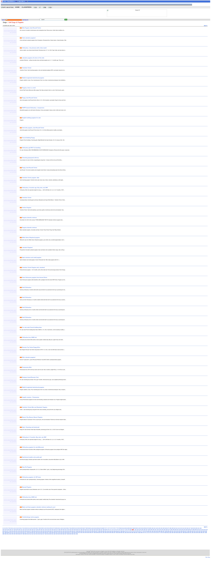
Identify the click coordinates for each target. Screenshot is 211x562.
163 (92, 529)
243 (66, 531)
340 (77, 532)
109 (172, 528)
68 (102, 528)
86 (130, 528)
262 (108, 531)
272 (130, 531)
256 (95, 531)
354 (108, 532)
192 (158, 529)
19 (25, 528)
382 (170, 532)
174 (117, 529)
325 (43, 532)
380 (166, 532)
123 (3, 529)
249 (79, 531)
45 (66, 528)
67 (100, 528)
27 (37, 528)
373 (150, 532)
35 (50, 528)
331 (57, 532)
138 (37, 529)
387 (181, 532)
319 (30, 532)
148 (59, 529)
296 (184, 531)
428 (68, 534)
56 (83, 528)
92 (139, 528)
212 (202, 529)
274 (135, 531)
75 (113, 528)
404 (15, 534)
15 (19, 528)
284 (157, 531)
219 (12, 531)
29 (41, 528)
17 (22, 528)
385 (177, 532)
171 (110, 529)
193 (160, 529)
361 (124, 532)
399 (3, 534)
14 (17, 528)
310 (10, 532)
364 (130, 532)
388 (184, 532)
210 (198, 529)
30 (42, 528)
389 (186, 532)
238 (55, 531)
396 (201, 532)
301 (195, 531)
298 (188, 531)
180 (130, 529)
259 (101, 531)
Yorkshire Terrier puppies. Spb (30, 177)
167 (101, 529)
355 (110, 532)
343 (83, 532)
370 (144, 532)
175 (119, 529)
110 (175, 528)
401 (8, 534)
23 (31, 528)
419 (48, 534)
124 (6, 529)
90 (136, 528)
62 (92, 528)
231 (39, 531)
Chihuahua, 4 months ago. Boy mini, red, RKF (35, 187)
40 (58, 528)
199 (173, 529)
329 (52, 532)
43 (63, 528)
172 (112, 529)
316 (23, 532)
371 (146, 532)
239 (57, 531)
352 (104, 532)
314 (19, 532)
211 (200, 529)
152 (68, 529)
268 (121, 531)
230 (37, 531)
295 (181, 531)
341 (79, 532)
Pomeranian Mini (27, 367)
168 (104, 529)
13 (16, 528)
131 (21, 529)
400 (6, 534)
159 (84, 529)
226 (28, 531)
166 (99, 529)
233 (44, 531)
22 (30, 528)
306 (206, 531)
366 (135, 532)
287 (164, 531)
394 (197, 532)
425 (61, 534)
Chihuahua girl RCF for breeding (31, 147)
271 (128, 531)
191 (156, 529)
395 (199, 532)
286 (161, 531)
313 (17, 532)
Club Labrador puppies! (29, 38)
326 (46, 532)
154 (72, 529)
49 (72, 528)
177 (124, 529)
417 (43, 534)
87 (131, 528)
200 (176, 529)
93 (141, 528)
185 (142, 529)
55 (81, 528)
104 (161, 528)
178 (126, 529)
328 (50, 532)
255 (92, 531)
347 (92, 532)
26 (36, 528)
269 (124, 531)
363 (128, 532)
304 (202, 531)
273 (133, 531)
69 (103, 528)
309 (8, 532)
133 (26, 529)
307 (3, 532)
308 (6, 532)
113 (181, 528)
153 (70, 529)
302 (197, 531)
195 (164, 529)
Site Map (207, 557)
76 (114, 528)
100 (152, 528)
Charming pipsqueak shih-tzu (30, 157)
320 (32, 532)
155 (75, 529)
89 (135, 528)
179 (128, 529)
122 (201, 528)
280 (148, 531)
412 (32, 534)
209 (196, 529)
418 (46, 534)
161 (88, 529)
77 (116, 528)
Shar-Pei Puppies (27, 467)
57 (84, 528)
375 (155, 532)
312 (14, 532)
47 (69, 528)
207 (191, 529)
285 (159, 531)
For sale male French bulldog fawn (32, 327)
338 (72, 532)
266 (117, 531)
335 (66, 532)
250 (81, 531)
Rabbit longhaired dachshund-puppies (33, 77)
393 (195, 532)
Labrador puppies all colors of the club (33, 57)
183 (138, 529)
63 (94, 528)
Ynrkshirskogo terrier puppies (30, 517)
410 (28, 534)
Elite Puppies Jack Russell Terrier (31, 28)
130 (19, 529)
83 (125, 528)
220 (15, 531)
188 (149, 529)
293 (177, 531)
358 (117, 532)
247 (75, 531)
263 (110, 531)
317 (26, 532)
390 (188, 532)
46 (67, 528)
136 (32, 529)
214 (207, 529)
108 (170, 528)
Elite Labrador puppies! (28, 357)
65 (97, 528)
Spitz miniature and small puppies (31, 257)
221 (17, 531)
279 (146, 531)
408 (23, 534)
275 (137, 531)
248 (77, 531)
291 (173, 531)
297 (186, 531)
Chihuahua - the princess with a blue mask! (34, 48)
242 (64, 531)
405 (17, 534)
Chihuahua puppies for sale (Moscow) (33, 447)
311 (12, 532)
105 (164, 528)
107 (168, 528)
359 (119, 532)
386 (179, 532)
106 (166, 528)
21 (28, 528)
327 (48, 532)
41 (59, 528)
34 (48, 528)
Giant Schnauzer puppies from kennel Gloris (34, 277)
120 (196, 528)
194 (162, 529)
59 (88, 528)
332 (59, 532)
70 (105, 528)
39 (56, 528)
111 (177, 528)
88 (133, 528)
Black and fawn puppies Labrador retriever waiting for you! (38, 507)
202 (180, 529)
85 (128, 528)
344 (86, 532)
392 (193, 532)
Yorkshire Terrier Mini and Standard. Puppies (34, 407)
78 (117, 528)
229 (35, 531)
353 (106, 532)
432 (77, 534)
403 (12, 534)
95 (144, 528)
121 (198, 528)
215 (3, 531)
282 (153, 531)
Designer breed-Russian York (30, 377)
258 (99, 531)
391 (190, 532)
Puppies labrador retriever (29, 217)
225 (26, 531)
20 (27, 528)
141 (44, 529)
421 (52, 534)
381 (168, 532)
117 (190, 528)
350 (99, 532)
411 (30, 534)
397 (204, 532)
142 (46, 529)
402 (10, 534)
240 (59, 531)
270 (126, 531)
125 (8, 529)
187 (147, 529)
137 (35, 529)
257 (97, 531)
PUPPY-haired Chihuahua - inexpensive (33, 107)
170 (108, 529)
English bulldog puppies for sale (31, 117)
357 (115, 532)
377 (159, 532)
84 (127, 528)
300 (193, 531)
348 (95, 532)
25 (34, 528)
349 (97, 532)
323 (39, 532)
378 (161, 532)
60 (89, 528)
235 (48, 531)
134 (28, 529)
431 (75, 534)
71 (106, 528)
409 (26, 534)
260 (104, 531)
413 (35, 534)
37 (53, 528)
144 (50, 529)
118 (192, 528)
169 (106, 529)
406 (19, 534)
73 (110, 528)
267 (119, 531)
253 (88, 531)
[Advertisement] (74, 13)
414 (37, 534)
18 (23, 528)
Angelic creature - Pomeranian (30, 397)
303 (199, 531)
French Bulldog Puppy (28, 137)
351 (101, 532)
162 (90, 529)
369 (141, 532)
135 (30, 529)
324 (41, 532)
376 (157, 532)
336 (68, 532)
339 (75, 532)
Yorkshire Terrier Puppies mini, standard (33, 267)
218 (10, 531)
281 (150, 531)
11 (12, 528)
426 (63, 534)
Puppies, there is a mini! (29, 87)
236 (50, 531)
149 (61, 529)
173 (115, 529)
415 (39, 534)
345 (88, 532)
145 (52, 529)
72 (108, 528)
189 (151, 529)
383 (172, 532)
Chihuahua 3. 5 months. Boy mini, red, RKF (34, 437)
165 (97, 529)
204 (184, 529)
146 (55, 529)
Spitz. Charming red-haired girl (30, 427)
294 (179, 531)
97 (147, 528)
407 (21, 534)
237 (52, 531)
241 (61, 531)
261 (106, 531)
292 (175, 531)
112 (179, 528)
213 (204, 529)
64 (95, 528)
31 (44, 528)
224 (23, 531)
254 (90, 531)
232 (41, 531)
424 (59, 534)
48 (70, 528)
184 (140, 529)
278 (144, 531)
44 (64, 528)
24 (33, 528)
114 (183, 528)
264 (112, 531)
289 (168, 531)
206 (189, 529)
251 (84, 531)
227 (30, 531)
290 (170, 531)
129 (17, 529)
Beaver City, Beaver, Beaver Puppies (32, 417)
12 (14, 528)
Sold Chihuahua (26, 287)
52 (77, 528)
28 (39, 528)
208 (193, 529)
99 (150, 528)
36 (52, 528)
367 (137, 532)
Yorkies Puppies (26, 207)
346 (90, 532)
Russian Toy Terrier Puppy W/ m (31, 347)
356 (112, 532)
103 (159, 528)
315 (21, 532)
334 (63, 532)
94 (142, 528)
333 (61, 532)
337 (70, 532)
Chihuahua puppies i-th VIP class (31, 477)
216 (6, 531)
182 (135, 529)
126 (10, 529)
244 (68, 531)
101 (155, 528)
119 (194, 528)
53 (78, 528)
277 (141, 531)
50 (74, 528)
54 (80, 528)
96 (146, 528)
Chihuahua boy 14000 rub (29, 337)
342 (81, 532)
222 (19, 531)
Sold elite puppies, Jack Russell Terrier (33, 127)
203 (182, 529)
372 (148, 532)
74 (111, 528)
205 (187, 529)
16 (20, 528)
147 (57, 529)
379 (164, 532)
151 (66, 529)
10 (11, 528)
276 (139, 531)
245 (70, 531)
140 (41, 529)
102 (157, 528)
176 (121, 529)
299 (190, 531)
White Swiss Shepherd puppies (31, 237)
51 (75, 528)
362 (126, 532)
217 (8, 531)
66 (99, 528)
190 (153, 529)
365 (132, 532)
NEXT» (206, 25)
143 (48, 529)
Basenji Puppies (26, 487)
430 (72, 534)
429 (70, 534)
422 (55, 534)
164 (95, 529)
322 (37, 532)
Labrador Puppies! (27, 247)
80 (120, 528)
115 (185, 528)
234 (46, 531)
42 (61, 528)
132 (23, 529)
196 (167, 529)
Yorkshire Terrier (26, 67)
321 (35, 532)
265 (115, 531)
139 (39, 529)
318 (28, 532)
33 (47, 528)
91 (138, 528)
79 (119, 528)
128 (15, 529)
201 (178, 529)
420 (50, 534)
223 (21, 531)
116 (187, 528)
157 (79, 529)
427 (66, 534)
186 (144, 529)
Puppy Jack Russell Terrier (29, 97)
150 (64, 529)
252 (86, 531)
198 (171, 529)
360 (121, 532)
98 (149, 528)
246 (72, 531)
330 (55, 532)
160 (86, 529)
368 (139, 532)
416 (41, 534)
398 (206, 532)
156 (77, 529)
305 (204, 531)
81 (122, 528)
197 (169, 529)
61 (91, 528)
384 (175, 532)
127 (12, 529)
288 (166, 531)
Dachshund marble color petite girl (32, 457)
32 (45, 528)
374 (152, 532)
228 (32, 531)
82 (124, 528)
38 (55, 528)
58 (86, 528)
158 (81, 529)
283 (155, 531)
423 (57, 534)
